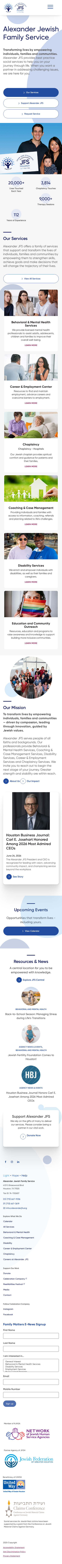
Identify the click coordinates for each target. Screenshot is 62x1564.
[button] (50, 7)
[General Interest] (31, 1361)
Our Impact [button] (33, 781)
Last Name (9, 1343)
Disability (7, 1243)
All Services (8, 1227)
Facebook (8, 1314)
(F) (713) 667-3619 (11, 1203)
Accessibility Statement (14, 1547)
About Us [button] (15, 781)
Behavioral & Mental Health (16, 1232)
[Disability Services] (31, 1366)
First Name (9, 1330)
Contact (7, 1295)
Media (6, 1289)
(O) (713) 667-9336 (11, 1199)
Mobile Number (11, 1389)
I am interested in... (13, 1356)
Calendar (7, 1221)
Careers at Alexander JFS (15, 1259)
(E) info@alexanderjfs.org (15, 1208)
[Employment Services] (31, 1369)
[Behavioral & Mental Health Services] (31, 1364)
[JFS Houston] (15, 7)
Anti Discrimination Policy (14, 1552)
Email (6, 1376)
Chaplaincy (8, 1254)
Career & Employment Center (17, 1248)
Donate (7, 1273)
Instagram (8, 1309)
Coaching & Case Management (18, 1237)
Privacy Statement (11, 1556)
